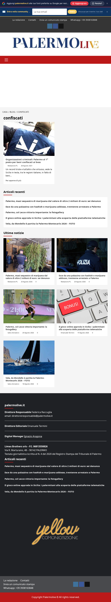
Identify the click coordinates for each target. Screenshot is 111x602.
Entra (72, 11)
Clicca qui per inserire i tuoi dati (90, 12)
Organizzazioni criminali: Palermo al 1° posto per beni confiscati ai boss (27, 161)
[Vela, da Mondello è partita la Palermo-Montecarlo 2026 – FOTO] (28, 358)
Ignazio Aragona (33, 436)
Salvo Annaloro (13, 333)
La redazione (18, 20)
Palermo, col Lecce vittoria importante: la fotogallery (35, 212)
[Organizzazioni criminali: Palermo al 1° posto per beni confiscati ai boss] (28, 139)
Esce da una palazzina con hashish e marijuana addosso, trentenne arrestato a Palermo (53, 206)
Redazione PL (13, 166)
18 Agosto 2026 (28, 384)
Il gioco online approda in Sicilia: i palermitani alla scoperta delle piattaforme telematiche (55, 217)
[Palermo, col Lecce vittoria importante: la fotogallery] (28, 306)
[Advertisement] (55, 85)
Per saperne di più (13, 180)
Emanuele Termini (67, 333)
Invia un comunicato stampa (53, 20)
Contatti (32, 20)
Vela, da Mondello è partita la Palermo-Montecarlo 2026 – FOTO (40, 223)
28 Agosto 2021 (26, 166)
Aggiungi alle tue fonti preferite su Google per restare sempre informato (47, 3)
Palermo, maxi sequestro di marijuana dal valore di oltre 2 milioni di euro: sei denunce (53, 201)
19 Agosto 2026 (83, 333)
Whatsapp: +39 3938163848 (84, 20)
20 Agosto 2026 (26, 282)
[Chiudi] (107, 3)
